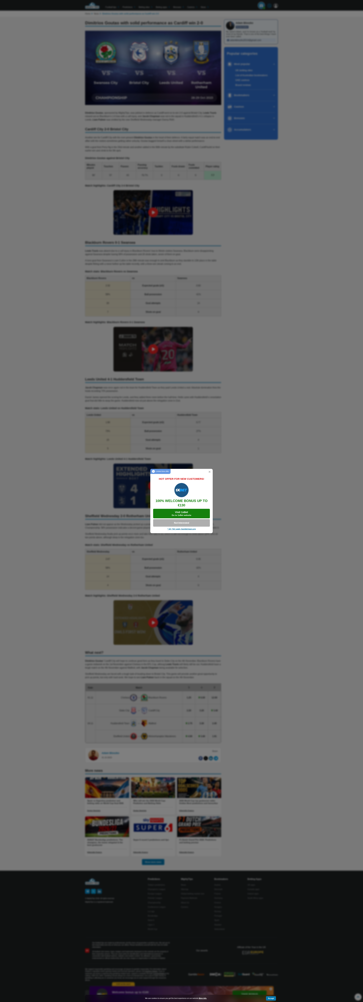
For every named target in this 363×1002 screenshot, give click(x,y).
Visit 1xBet (181, 513)
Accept (271, 998)
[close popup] (209, 472)
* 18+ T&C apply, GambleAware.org (181, 529)
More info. (203, 998)
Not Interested (181, 523)
